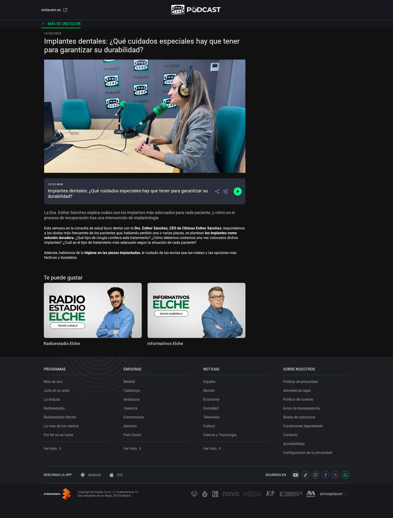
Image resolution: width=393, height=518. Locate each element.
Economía (211, 399)
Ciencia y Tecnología (220, 435)
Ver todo (50, 448)
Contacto (290, 435)
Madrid (129, 382)
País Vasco (132, 435)
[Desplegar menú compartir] (217, 191)
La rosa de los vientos (61, 426)
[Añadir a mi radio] (226, 191)
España (209, 382)
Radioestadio (54, 408)
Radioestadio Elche (62, 343)
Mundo (209, 390)
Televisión (211, 417)
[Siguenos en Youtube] (295, 475)
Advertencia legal (297, 390)
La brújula (52, 399)
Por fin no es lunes (58, 435)
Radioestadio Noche (60, 417)
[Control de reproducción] (238, 191)
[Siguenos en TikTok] (305, 475)
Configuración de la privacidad (307, 452)
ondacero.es (51, 10)
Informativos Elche (165, 343)
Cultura (209, 426)
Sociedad (210, 408)
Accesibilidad (294, 444)
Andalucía (131, 399)
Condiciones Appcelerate (303, 426)
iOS (119, 475)
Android (94, 475)
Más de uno (53, 382)
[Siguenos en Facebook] (325, 475)
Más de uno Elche (64, 24)
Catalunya (131, 390)
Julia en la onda (56, 390)
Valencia (130, 408)
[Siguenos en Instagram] (315, 475)
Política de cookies (298, 399)
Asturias (130, 426)
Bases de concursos (299, 417)
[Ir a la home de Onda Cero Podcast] (196, 9)
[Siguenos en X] (335, 475)
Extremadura (133, 417)
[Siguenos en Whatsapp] (345, 475)
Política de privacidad (300, 382)
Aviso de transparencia (301, 408)
